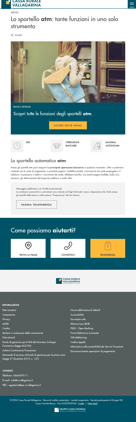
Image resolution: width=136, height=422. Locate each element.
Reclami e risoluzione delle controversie (22, 333)
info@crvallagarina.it (22, 380)
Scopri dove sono (68, 125)
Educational (8, 337)
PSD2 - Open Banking (94, 328)
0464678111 (20, 375)
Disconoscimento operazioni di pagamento (92, 351)
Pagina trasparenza (36, 204)
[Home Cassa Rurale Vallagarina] (21, 4)
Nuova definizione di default (85, 310)
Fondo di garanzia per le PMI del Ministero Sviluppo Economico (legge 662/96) (29, 343)
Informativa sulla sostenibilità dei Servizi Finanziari (96, 346)
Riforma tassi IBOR (92, 323)
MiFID (5, 323)
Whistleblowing (78, 337)
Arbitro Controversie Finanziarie (31, 350)
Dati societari (9, 310)
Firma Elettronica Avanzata (97, 333)
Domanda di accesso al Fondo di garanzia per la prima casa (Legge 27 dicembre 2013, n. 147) (33, 356)
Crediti (81, 403)
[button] (132, 4)
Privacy (18, 319)
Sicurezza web (78, 319)
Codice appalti (78, 342)
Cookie (6, 328)
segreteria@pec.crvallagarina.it (25, 385)
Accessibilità (77, 314)
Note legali (93, 403)
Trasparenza (8, 314)
